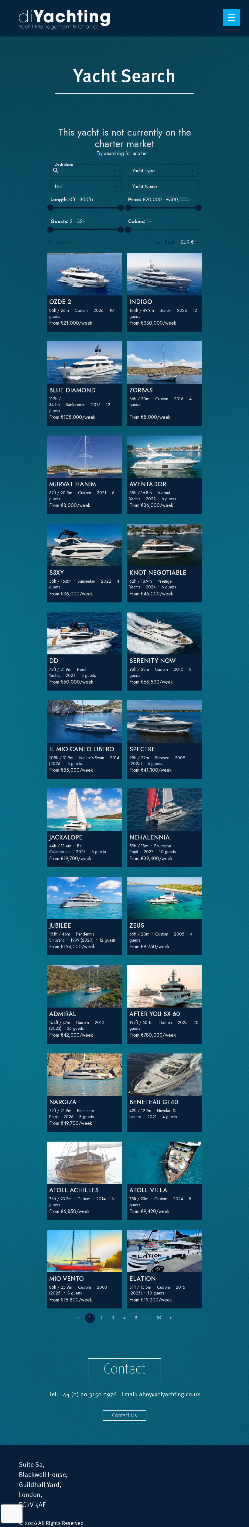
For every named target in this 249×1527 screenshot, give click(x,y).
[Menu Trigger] (231, 17)
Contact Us (124, 1416)
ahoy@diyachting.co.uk (169, 1395)
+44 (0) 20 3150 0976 (88, 1395)
